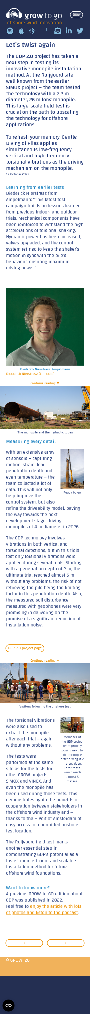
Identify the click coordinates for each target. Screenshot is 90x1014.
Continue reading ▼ (45, 383)
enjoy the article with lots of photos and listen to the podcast (44, 909)
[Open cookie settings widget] (8, 1006)
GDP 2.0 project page (25, 648)
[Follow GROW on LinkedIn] (69, 30)
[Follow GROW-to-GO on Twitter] (80, 30)
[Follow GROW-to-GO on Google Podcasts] (32, 30)
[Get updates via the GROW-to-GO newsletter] (58, 30)
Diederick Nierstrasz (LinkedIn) (30, 373)
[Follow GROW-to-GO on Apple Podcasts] (21, 30)
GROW (76, 15)
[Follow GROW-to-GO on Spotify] (10, 30)
